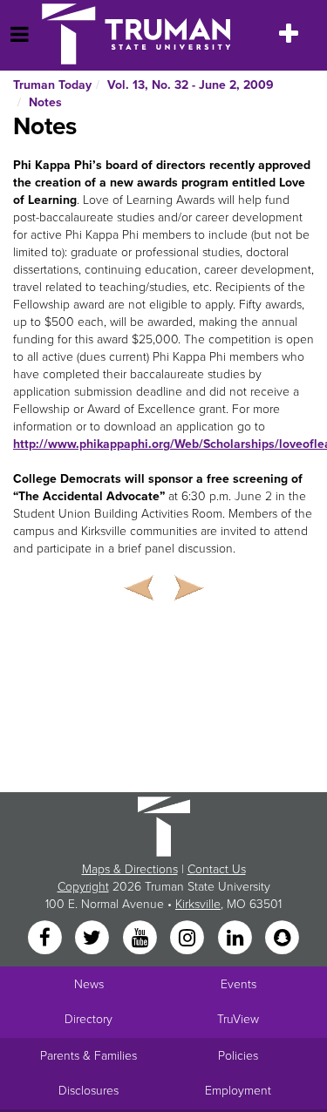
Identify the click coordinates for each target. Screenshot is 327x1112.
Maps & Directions (130, 869)
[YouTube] (141, 939)
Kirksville (198, 904)
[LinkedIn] (236, 939)
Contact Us (216, 869)
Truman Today (52, 85)
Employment (238, 1090)
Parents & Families (88, 1055)
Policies (238, 1055)
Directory (88, 1019)
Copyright (83, 886)
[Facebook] (46, 939)
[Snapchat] (281, 939)
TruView (238, 1019)
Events (238, 984)
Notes (45, 102)
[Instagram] (189, 939)
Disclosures (88, 1090)
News (89, 984)
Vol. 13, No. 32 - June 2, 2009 (190, 85)
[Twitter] (94, 939)
